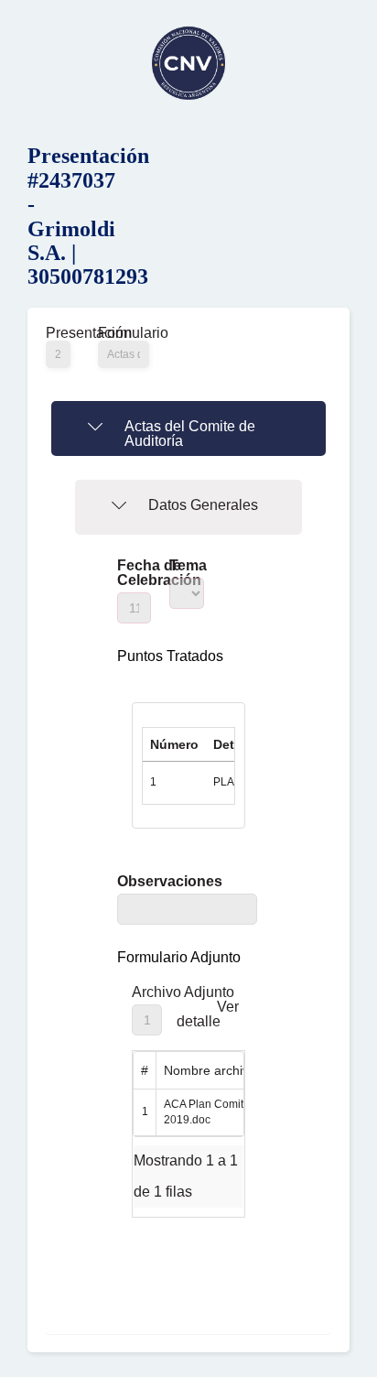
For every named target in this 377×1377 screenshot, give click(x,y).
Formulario (123, 333)
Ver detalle (208, 1014)
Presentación (58, 333)
